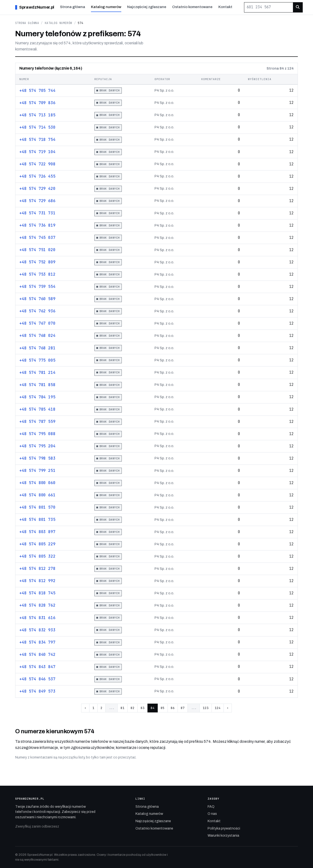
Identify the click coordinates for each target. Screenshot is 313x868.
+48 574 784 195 (37, 397)
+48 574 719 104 (37, 151)
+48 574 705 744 (37, 90)
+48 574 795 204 (37, 446)
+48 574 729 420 (37, 188)
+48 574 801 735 (37, 519)
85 (163, 708)
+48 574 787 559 (37, 421)
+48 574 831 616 (37, 617)
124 (218, 708)
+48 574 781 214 (37, 372)
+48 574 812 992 (37, 580)
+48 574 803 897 (37, 531)
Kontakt (225, 7)
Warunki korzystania (223, 835)
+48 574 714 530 (37, 127)
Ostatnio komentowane (192, 7)
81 (122, 708)
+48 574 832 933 (37, 630)
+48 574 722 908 (37, 164)
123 (206, 708)
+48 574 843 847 (37, 666)
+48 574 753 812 (37, 274)
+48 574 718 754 (37, 139)
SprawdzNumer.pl (36, 7)
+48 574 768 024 (37, 335)
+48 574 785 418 (37, 409)
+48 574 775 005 (37, 360)
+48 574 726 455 (37, 176)
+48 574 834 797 (37, 642)
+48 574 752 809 (37, 262)
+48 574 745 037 (37, 237)
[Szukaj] (297, 7)
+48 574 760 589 (37, 298)
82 (132, 708)
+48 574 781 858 (37, 384)
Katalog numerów (106, 7)
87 (183, 708)
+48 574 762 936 (37, 311)
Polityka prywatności (224, 828)
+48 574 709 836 (37, 102)
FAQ (211, 806)
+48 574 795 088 (37, 433)
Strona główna (72, 7)
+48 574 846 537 (37, 679)
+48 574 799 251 (37, 470)
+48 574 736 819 (37, 225)
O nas (212, 814)
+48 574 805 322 (37, 556)
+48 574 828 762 (37, 605)
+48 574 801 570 (37, 507)
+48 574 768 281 (37, 348)
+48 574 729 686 (37, 200)
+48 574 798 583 (37, 458)
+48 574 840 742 (37, 654)
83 (143, 708)
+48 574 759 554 (37, 286)
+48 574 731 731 (37, 213)
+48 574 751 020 (37, 249)
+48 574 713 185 (37, 115)
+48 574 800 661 (37, 495)
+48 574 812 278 (37, 568)
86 (173, 708)
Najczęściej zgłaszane (146, 7)
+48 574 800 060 (37, 482)
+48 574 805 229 (37, 544)
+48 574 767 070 (37, 323)
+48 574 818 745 (37, 593)
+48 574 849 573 (37, 691)
